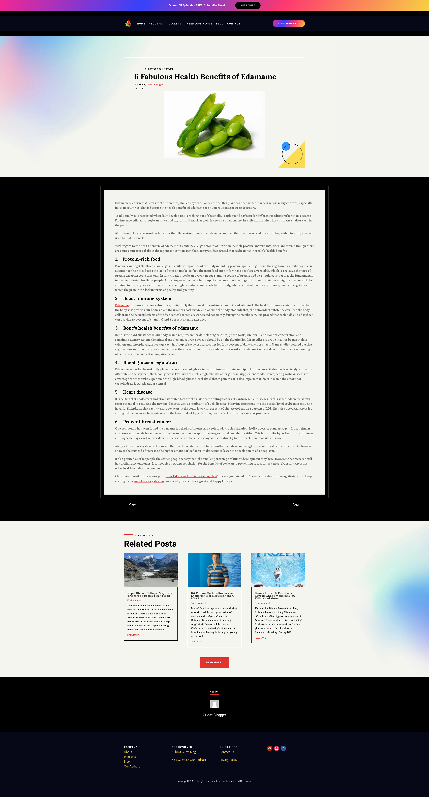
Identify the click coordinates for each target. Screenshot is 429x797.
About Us (156, 23)
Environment (134, 600)
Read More (213, 662)
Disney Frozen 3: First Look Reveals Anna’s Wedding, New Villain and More (275, 595)
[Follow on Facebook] (283, 748)
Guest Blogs (153, 69)
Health (168, 69)
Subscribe (248, 5)
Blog (220, 23)
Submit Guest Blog (184, 752)
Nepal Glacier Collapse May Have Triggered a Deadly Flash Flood (149, 594)
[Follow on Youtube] (269, 748)
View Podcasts (289, 23)
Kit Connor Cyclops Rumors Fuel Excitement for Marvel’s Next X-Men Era (213, 595)
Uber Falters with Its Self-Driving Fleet (191, 476)
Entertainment (198, 603)
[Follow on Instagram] (276, 748)
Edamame (122, 305)
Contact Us (227, 752)
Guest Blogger (155, 84)
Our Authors (132, 766)
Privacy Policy (228, 760)
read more (133, 635)
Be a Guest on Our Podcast (189, 760)
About (128, 752)
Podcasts (174, 23)
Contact (234, 23)
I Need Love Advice (198, 23)
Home (141, 23)
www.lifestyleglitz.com (149, 481)
